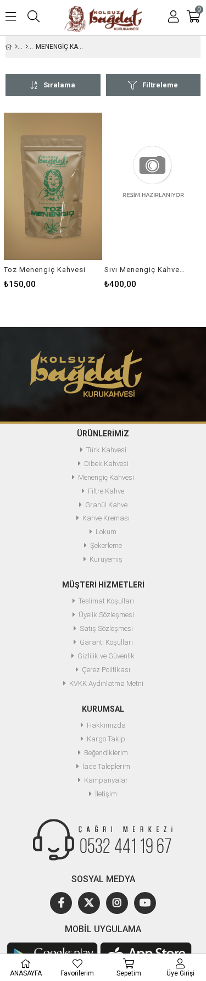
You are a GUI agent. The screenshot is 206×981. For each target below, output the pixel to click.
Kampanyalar (106, 780)
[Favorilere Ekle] (53, 186)
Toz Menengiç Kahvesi (45, 269)
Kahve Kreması (106, 518)
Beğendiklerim (106, 753)
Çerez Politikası (106, 670)
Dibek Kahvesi (106, 464)
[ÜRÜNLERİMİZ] (26, 47)
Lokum (106, 532)
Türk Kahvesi (106, 450)
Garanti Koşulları (106, 642)
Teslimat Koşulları (106, 601)
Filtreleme (160, 85)
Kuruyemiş (106, 559)
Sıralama (59, 85)
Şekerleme (106, 546)
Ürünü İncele (72, 186)
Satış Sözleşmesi (106, 629)
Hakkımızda (106, 725)
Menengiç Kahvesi (106, 477)
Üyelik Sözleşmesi (106, 615)
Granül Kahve (106, 505)
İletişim (106, 794)
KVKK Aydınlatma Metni (106, 684)
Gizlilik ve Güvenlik (106, 656)
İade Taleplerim (106, 767)
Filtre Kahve (106, 491)
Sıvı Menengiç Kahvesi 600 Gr (146, 269)
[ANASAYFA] (16, 47)
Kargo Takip (106, 739)
